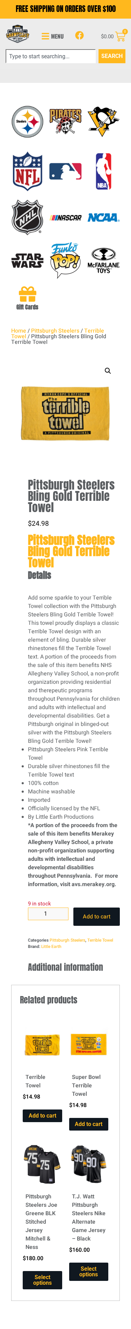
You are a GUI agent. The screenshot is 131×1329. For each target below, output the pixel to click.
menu (57, 36)
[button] (108, 371)
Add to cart (96, 916)
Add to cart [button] (42, 1115)
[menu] (45, 36)
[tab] (74, 575)
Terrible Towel (100, 940)
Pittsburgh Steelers (55, 331)
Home (18, 331)
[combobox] (51, 56)
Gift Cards (27, 307)
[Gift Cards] (27, 294)
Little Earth (51, 946)
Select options (42, 1280)
